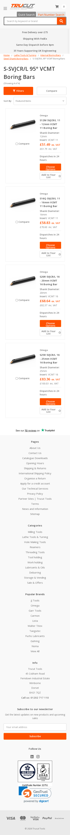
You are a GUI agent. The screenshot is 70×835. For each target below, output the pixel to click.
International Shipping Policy (35, 473)
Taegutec (35, 631)
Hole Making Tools (35, 542)
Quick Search (26, 15)
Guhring (35, 641)
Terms (35, 503)
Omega (35, 605)
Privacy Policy (35, 493)
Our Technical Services (35, 488)
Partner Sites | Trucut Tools (35, 498)
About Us (35, 448)
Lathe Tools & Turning (35, 537)
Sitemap (35, 514)
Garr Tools (35, 610)
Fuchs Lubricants (35, 636)
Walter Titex (35, 625)
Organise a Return (35, 478)
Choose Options (50, 168)
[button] (18, 91)
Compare (51, 90)
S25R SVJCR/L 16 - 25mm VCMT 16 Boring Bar (50, 358)
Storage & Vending (35, 577)
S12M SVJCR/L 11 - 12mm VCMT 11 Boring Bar (50, 123)
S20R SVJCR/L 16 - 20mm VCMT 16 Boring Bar (50, 280)
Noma (35, 646)
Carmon (35, 615)
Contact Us (35, 453)
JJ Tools (35, 600)
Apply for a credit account (35, 483)
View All (35, 651)
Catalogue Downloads (35, 458)
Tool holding (35, 557)
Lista (35, 620)
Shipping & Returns (35, 468)
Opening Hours (35, 463)
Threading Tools (35, 552)
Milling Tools (35, 532)
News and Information (35, 509)
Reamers (35, 547)
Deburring (35, 572)
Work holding (35, 562)
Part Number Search (51, 15)
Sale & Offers (35, 582)
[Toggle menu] (5, 8)
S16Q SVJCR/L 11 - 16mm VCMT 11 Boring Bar (50, 202)
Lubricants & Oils (35, 567)
